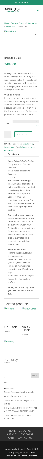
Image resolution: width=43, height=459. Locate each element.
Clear (37, 125)
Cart (11, 437)
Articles (12, 434)
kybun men (8, 150)
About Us (25, 430)
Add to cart (23, 134)
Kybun (22, 23)
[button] (34, 34)
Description (13, 154)
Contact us (24, 437)
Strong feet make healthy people (19, 392)
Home (6, 23)
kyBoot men (25, 147)
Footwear (15, 23)
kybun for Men (32, 23)
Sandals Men (10, 26)
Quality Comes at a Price (15, 396)
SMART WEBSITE (29, 455)
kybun (33, 147)
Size (7, 123)
